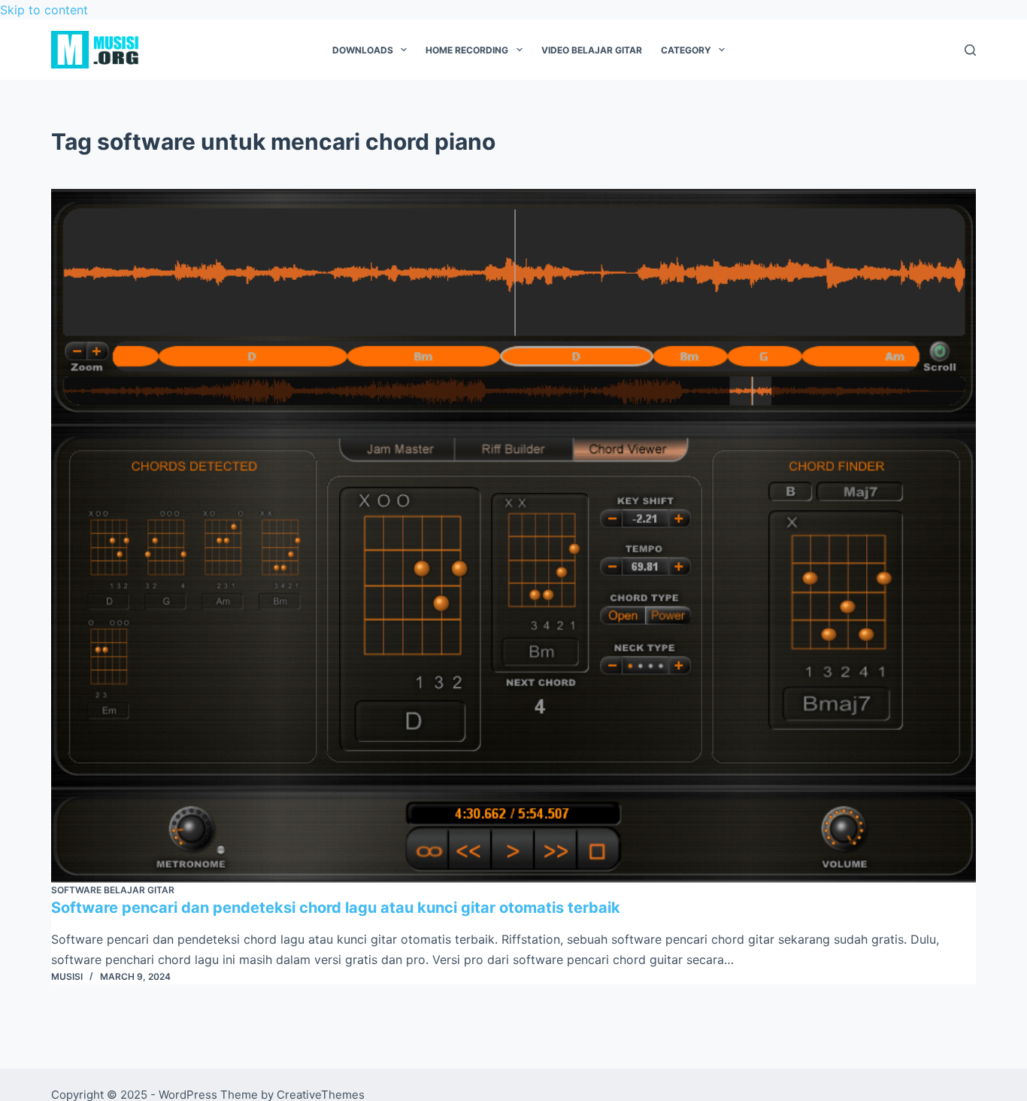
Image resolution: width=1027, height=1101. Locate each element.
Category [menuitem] (686, 50)
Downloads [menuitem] (362, 50)
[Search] (970, 50)
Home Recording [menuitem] (467, 50)
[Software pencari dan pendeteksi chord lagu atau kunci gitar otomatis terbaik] (513, 536)
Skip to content (44, 9)
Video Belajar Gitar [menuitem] (591, 50)
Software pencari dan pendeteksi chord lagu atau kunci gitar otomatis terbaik (335, 908)
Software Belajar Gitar (112, 890)
